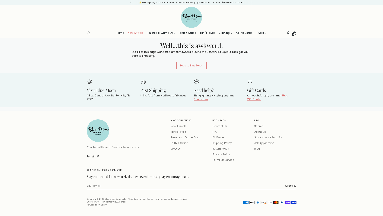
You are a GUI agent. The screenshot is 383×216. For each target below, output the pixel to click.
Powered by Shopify (97, 204)
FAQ (214, 132)
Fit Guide (218, 137)
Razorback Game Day (185, 137)
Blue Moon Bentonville (116, 199)
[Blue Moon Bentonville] (191, 17)
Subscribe (290, 185)
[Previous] (130, 2)
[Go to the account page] (288, 33)
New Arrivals (178, 126)
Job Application (264, 143)
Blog (257, 148)
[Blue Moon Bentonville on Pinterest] (98, 157)
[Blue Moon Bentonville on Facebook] (88, 157)
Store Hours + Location (268, 137)
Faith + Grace (179, 143)
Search (258, 126)
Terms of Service (223, 160)
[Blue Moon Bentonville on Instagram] (93, 157)
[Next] (252, 2)
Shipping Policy (222, 143)
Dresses (176, 148)
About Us (260, 132)
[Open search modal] (88, 33)
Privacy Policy (221, 154)
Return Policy (220, 148)
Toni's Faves (178, 132)
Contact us (201, 99)
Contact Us (219, 126)
